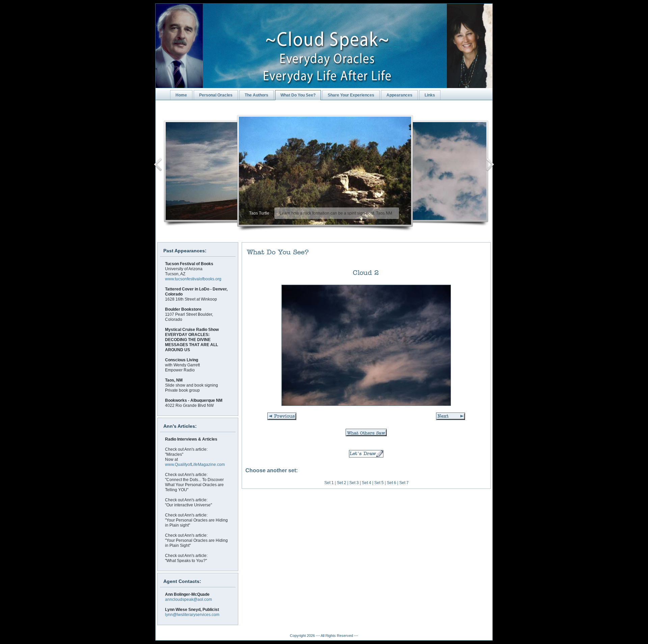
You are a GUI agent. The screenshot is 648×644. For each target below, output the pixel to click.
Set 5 (379, 482)
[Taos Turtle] (325, 171)
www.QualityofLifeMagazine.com (195, 464)
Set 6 (391, 482)
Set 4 (366, 482)
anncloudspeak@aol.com (188, 599)
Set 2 (341, 482)
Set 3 (354, 482)
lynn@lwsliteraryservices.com (192, 614)
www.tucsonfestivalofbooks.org (193, 279)
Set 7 (404, 482)
